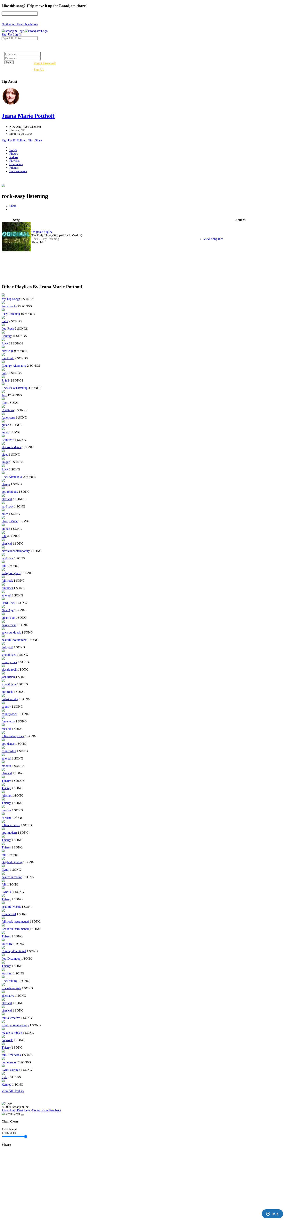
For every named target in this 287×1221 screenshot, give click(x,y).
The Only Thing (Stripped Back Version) (56, 235)
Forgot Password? (45, 63)
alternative (8, 995)
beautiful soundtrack (14, 640)
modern (6, 766)
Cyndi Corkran (11, 1069)
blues (5, 454)
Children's (8, 439)
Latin (5, 321)
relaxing (7, 795)
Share (38, 140)
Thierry (6, 780)
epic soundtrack (11, 632)
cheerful (7, 817)
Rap (4, 402)
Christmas (8, 410)
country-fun (9, 751)
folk (4, 536)
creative (6, 810)
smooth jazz (9, 654)
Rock (5, 343)
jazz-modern (9, 832)
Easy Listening (11, 313)
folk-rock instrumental (15, 921)
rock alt (6, 728)
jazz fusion (8, 677)
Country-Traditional (14, 951)
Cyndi (5, 869)
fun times (7, 588)
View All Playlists (13, 1091)
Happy (6, 484)
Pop (4, 373)
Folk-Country (10, 699)
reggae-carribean (12, 1032)
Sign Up (39, 69)
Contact (37, 1110)
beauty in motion (12, 877)
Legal (27, 1110)
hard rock (7, 506)
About (5, 1110)
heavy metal (9, 625)
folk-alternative (11, 825)
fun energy (8, 721)
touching (7, 943)
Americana (8, 417)
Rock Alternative (12, 476)
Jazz (4, 395)
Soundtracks (9, 306)
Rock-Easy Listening (15, 388)
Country (7, 336)
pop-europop (9, 1062)
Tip (30, 140)
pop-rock (7, 691)
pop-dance (8, 743)
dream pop (8, 617)
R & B (6, 380)
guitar (5, 425)
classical (7, 499)
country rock (9, 662)
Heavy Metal (10, 521)
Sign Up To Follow (14, 140)
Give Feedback (51, 1110)
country (6, 706)
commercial (9, 914)
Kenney (6, 1084)
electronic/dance (11, 447)
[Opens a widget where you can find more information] (272, 1214)
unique (6, 462)
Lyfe (4, 1077)
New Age (7, 350)
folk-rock (7, 580)
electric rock (9, 669)
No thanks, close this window (20, 24)
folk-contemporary (13, 736)
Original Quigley (41, 231)
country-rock (9, 714)
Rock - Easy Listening (45, 238)
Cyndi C (7, 892)
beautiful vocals (11, 906)
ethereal (6, 595)
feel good (7, 647)
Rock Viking (9, 980)
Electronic (8, 358)
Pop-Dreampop (11, 958)
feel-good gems (11, 573)
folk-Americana (11, 1055)
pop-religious (10, 491)
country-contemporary (15, 1025)
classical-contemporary (16, 551)
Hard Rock (8, 602)
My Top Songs (11, 299)
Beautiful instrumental (15, 929)
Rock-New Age (11, 988)
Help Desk (16, 1110)
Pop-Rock (8, 328)
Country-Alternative (14, 365)
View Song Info (213, 238)
